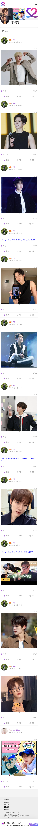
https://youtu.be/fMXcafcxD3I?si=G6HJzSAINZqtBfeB (18, 240)
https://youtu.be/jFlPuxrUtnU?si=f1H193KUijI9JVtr (17, 552)
